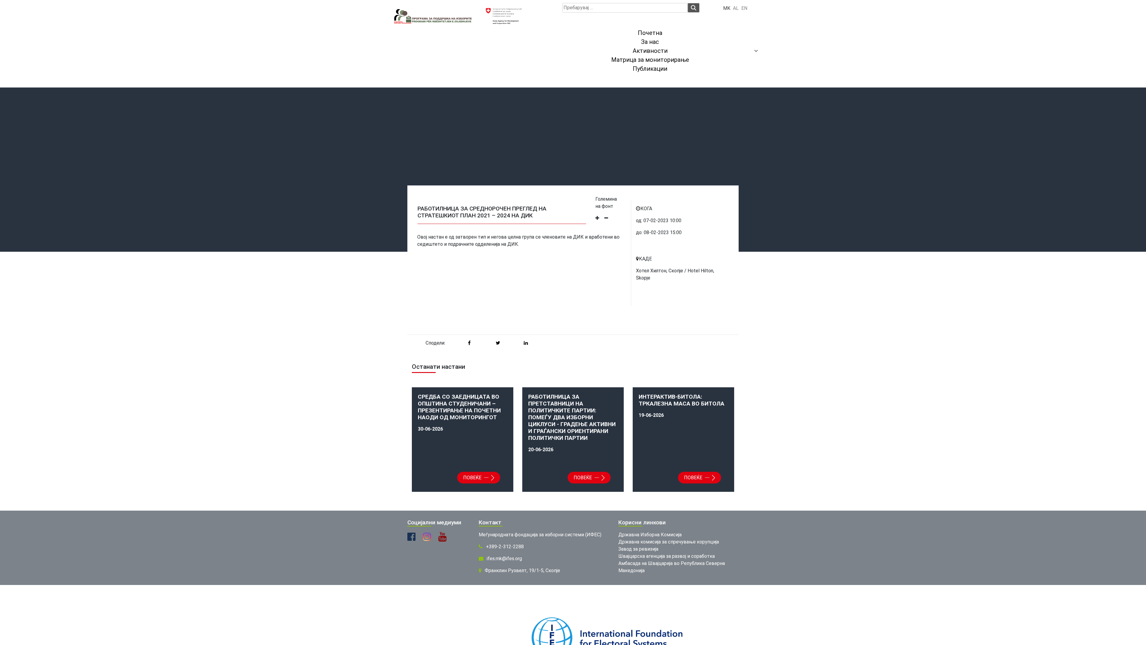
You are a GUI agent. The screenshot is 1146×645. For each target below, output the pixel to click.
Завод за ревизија (638, 549)
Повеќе (473, 477)
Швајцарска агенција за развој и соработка (666, 556)
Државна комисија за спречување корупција (668, 542)
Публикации (650, 68)
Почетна (650, 32)
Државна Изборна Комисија (650, 535)
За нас (650, 41)
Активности (650, 50)
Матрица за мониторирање (650, 59)
